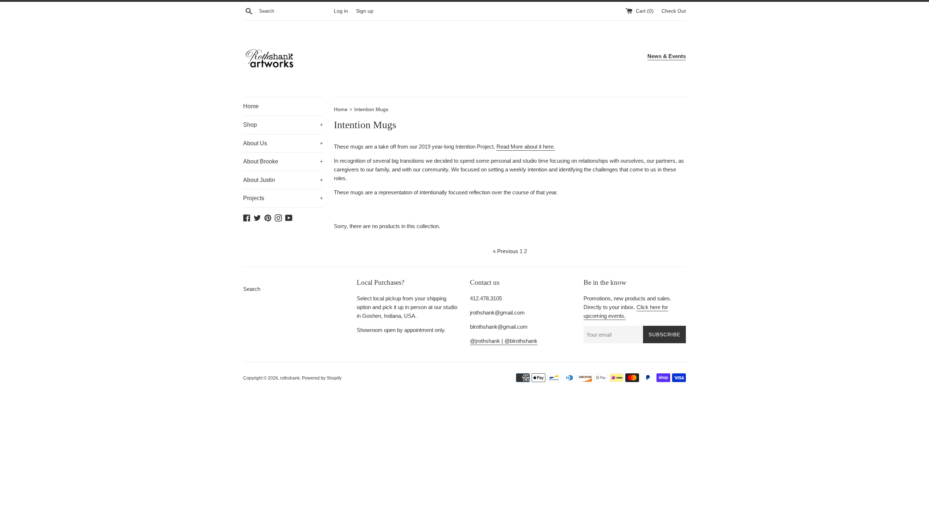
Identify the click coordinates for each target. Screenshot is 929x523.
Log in (341, 11)
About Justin (283, 180)
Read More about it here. (525, 146)
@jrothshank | (487, 341)
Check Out (674, 11)
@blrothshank (520, 341)
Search (251, 289)
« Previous (505, 251)
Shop (283, 125)
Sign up (364, 11)
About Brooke (283, 161)
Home (251, 106)
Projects (283, 198)
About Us (283, 143)
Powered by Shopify (321, 378)
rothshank (290, 378)
